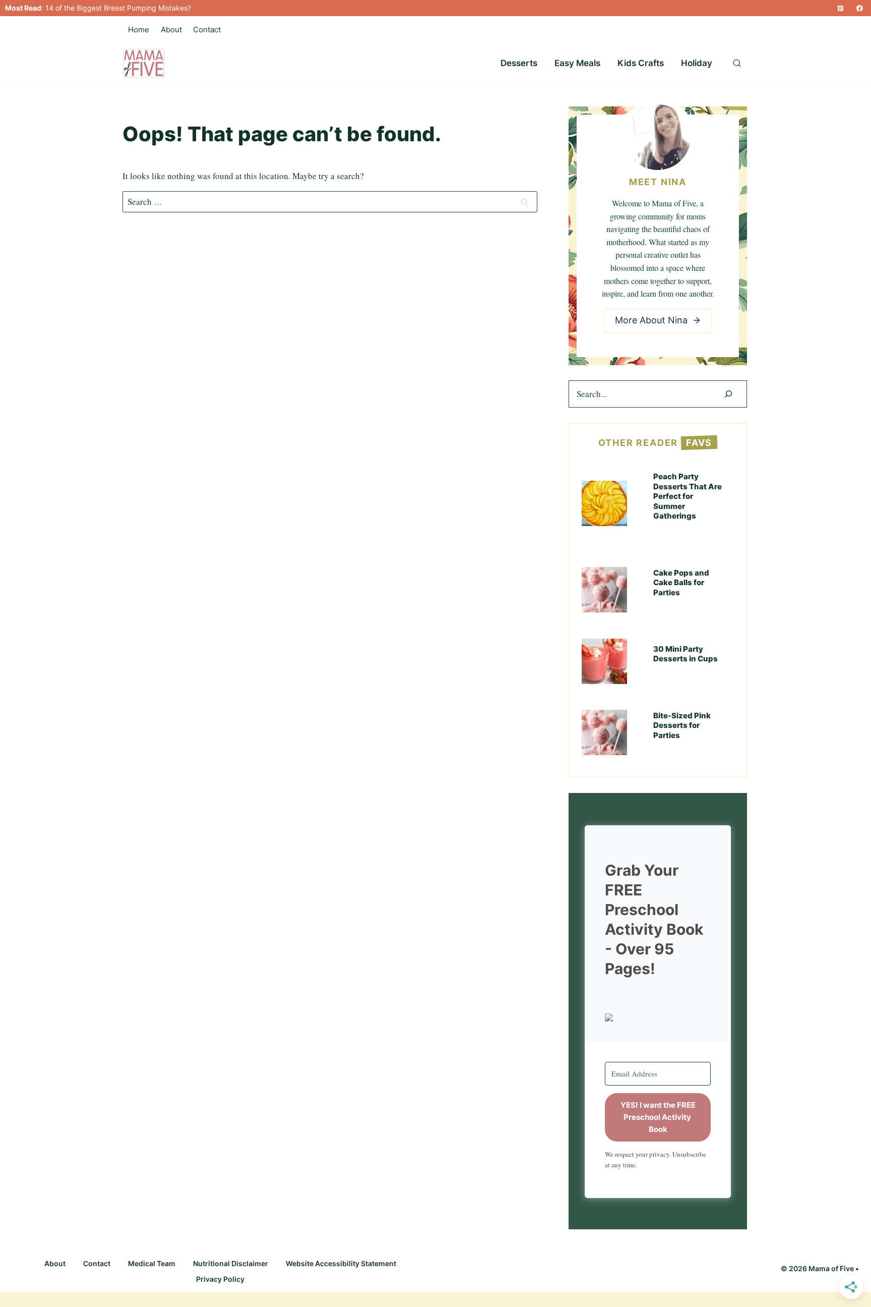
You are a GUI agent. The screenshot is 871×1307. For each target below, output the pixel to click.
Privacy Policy (220, 1279)
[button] (658, 1017)
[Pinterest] (840, 8)
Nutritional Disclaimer (230, 1263)
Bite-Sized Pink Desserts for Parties (682, 725)
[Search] (728, 394)
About (171, 29)
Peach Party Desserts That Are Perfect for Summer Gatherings (687, 496)
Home (138, 29)
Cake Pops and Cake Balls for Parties (681, 582)
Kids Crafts (640, 63)
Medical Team (151, 1263)
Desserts (519, 63)
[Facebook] (859, 8)
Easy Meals (577, 63)
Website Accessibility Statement (341, 1263)
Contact (207, 29)
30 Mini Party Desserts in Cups (685, 654)
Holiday (696, 63)
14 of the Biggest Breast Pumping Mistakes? (118, 8)
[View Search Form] (737, 63)
